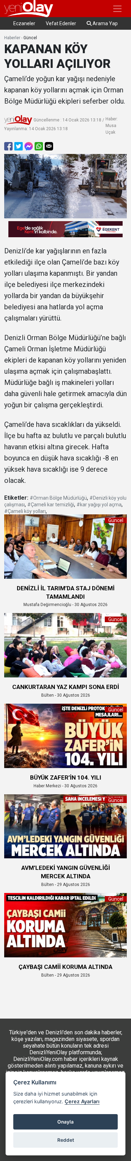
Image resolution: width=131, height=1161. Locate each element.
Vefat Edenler (61, 23)
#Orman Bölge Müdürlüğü (58, 498)
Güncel (30, 37)
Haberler (12, 37)
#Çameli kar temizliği (50, 504)
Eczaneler (24, 23)
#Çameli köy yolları (25, 511)
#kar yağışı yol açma (99, 504)
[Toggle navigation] (117, 8)
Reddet (65, 1140)
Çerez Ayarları (82, 1101)
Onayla (65, 1122)
